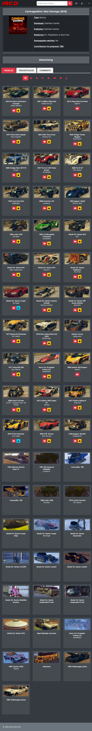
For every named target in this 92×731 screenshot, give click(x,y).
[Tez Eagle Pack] (18, 308)
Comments (45, 70)
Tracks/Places (26, 70)
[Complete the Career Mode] (18, 410)
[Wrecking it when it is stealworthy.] (49, 108)
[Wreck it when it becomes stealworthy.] (18, 110)
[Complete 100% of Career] (79, 241)
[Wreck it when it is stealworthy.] (79, 208)
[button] (77, 3)
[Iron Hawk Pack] (18, 441)
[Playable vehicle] (14, 110)
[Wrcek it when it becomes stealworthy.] (18, 208)
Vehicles (8, 70)
